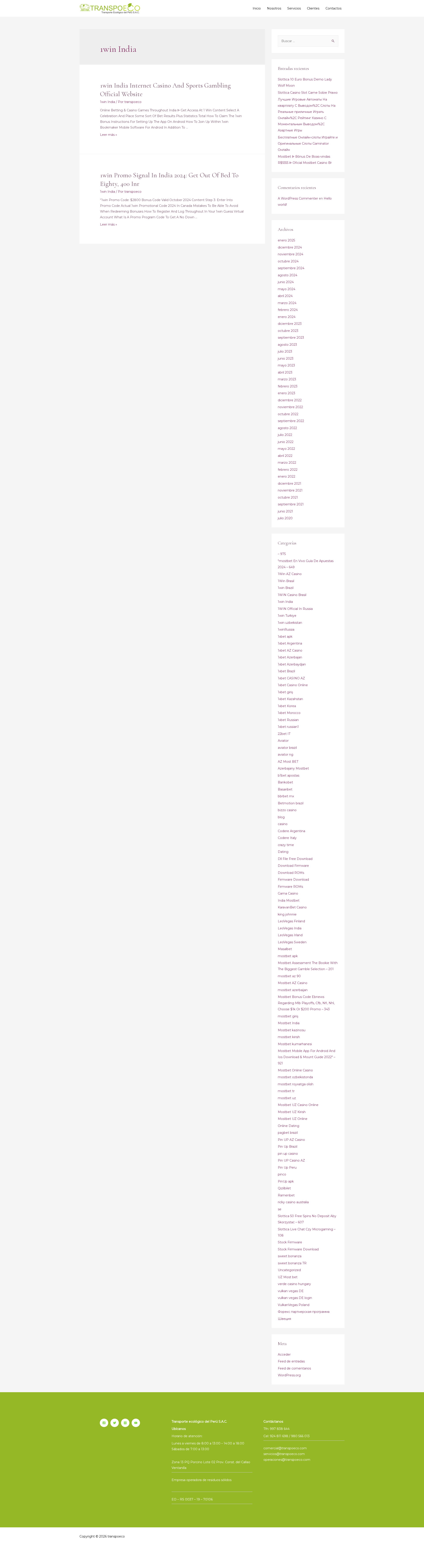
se (279, 1209)
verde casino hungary (294, 1284)
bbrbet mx (286, 796)
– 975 (282, 554)
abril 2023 (285, 372)
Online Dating (288, 1126)
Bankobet (285, 782)
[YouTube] (136, 1423)
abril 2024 (285, 296)
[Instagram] (125, 1423)
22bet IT (284, 734)
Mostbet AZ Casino (292, 983)
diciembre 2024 (290, 247)
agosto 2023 (287, 345)
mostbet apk (288, 956)
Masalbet (285, 949)
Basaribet (285, 789)
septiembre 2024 (291, 268)
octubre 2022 (288, 414)
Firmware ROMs (290, 887)
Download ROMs (291, 873)
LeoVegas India (289, 928)
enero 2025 (286, 240)
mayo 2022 (286, 449)
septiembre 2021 (291, 504)
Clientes (313, 8)
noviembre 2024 (290, 254)
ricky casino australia (293, 1202)
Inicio (257, 8)
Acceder (284, 1354)
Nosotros (274, 8)
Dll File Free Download (295, 859)
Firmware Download (293, 880)
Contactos (333, 8)
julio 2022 (285, 435)
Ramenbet (286, 1195)
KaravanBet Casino (292, 907)
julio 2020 (285, 518)
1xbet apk (285, 637)
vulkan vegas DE (291, 1291)
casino (283, 824)
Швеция (284, 1319)
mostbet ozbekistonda (295, 1077)
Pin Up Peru (287, 1167)
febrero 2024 (288, 310)
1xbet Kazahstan (290, 699)
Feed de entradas (291, 1361)
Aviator (283, 741)
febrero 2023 (287, 386)
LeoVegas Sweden (292, 942)
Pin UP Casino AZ (291, 1160)
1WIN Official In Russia (295, 609)
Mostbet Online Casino (295, 1070)
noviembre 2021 (290, 490)
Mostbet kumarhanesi (295, 1044)
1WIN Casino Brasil (292, 595)
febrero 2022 (287, 470)
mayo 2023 (286, 365)
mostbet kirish (289, 1037)
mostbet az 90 (289, 976)
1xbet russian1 (288, 727)
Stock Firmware (290, 1242)
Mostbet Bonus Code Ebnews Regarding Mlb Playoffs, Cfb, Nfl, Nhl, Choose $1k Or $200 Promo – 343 (306, 1003)
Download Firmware (293, 866)
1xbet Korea (287, 706)
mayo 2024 (286, 289)
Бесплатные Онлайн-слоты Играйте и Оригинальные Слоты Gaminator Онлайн (308, 143)
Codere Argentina (291, 831)
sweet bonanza (289, 1256)
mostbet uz (287, 1098)
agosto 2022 (287, 428)
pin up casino (288, 1154)
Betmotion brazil (290, 803)
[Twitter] (114, 1423)
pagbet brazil (288, 1133)
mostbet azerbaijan (293, 990)
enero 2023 (286, 393)
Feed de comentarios (294, 1368)
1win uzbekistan (290, 623)
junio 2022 (285, 442)
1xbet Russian (288, 720)
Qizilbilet (284, 1188)
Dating (283, 852)
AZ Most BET (288, 762)
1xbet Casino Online (293, 685)
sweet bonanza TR (292, 1263)
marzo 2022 (287, 463)
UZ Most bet (287, 1277)
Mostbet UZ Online (292, 1119)
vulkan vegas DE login (295, 1298)
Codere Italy (287, 838)
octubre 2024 (288, 261)
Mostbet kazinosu (291, 1030)
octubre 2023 (288, 331)
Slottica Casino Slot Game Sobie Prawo (308, 93)
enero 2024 (286, 317)
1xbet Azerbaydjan (292, 664)
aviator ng (285, 755)
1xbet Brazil (286, 671)
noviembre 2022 (290, 407)
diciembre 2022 (290, 400)
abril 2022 (285, 456)
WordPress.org (289, 1375)
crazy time (286, 845)
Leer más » (108, 135)
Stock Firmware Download (298, 1249)
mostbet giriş (288, 1016)
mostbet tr (286, 1091)
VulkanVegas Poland (293, 1305)
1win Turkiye (287, 616)
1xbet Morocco (289, 713)
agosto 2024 (287, 275)
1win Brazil (285, 588)
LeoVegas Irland (290, 935)
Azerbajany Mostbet (293, 768)
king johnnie (287, 914)
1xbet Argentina (290, 643)
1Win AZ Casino (290, 574)
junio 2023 (285, 359)
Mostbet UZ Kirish (292, 1112)
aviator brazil (287, 748)
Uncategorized (289, 1270)
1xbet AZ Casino (290, 650)
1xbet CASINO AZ (291, 678)
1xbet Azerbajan (290, 657)
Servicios (294, 8)
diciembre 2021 (289, 484)
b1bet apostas (288, 775)
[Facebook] (104, 1423)
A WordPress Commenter (298, 198)
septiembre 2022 (291, 421)
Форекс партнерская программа (303, 1312)
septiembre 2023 (291, 338)
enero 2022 (286, 476)
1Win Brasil (286, 581)
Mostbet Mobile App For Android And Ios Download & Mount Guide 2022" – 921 (306, 1057)
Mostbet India (288, 1023)
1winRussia (286, 629)
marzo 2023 (287, 379)
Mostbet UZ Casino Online (298, 1105)
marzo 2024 (287, 303)
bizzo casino (287, 810)
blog (281, 817)
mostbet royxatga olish (295, 1084)
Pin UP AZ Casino (291, 1140)
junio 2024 (286, 282)
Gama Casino (288, 893)
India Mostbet (288, 900)
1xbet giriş (285, 692)
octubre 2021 (288, 497)
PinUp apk (286, 1181)
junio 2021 (285, 511)
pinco (282, 1174)
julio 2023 (285, 351)
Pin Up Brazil (287, 1147)
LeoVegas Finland (291, 921)
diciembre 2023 (290, 324)
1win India (107, 102)
